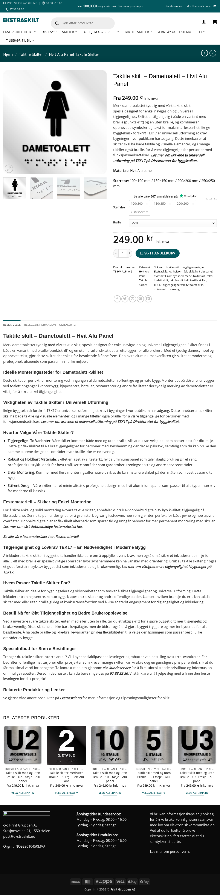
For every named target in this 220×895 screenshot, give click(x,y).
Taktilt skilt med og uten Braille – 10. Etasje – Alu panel (110, 777)
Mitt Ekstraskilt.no (197, 6)
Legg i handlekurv (158, 253)
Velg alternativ (22, 792)
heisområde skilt (183, 271)
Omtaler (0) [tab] (67, 325)
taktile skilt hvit (179, 280)
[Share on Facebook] (117, 298)
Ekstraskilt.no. (163, 271)
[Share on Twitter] (124, 298)
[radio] (139, 203)
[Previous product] (212, 53)
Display (48, 32)
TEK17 (158, 285)
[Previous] (11, 122)
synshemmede (182, 276)
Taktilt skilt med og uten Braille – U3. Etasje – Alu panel (197, 777)
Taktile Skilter (136, 32)
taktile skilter (198, 280)
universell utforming (167, 289)
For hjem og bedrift (99, 32)
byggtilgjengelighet (193, 267)
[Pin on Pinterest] (140, 298)
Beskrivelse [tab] (12, 325)
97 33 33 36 (119, 673)
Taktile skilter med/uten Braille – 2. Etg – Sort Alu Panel (66, 777)
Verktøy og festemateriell (179, 32)
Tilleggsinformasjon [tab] (40, 325)
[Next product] (204, 53)
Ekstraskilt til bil (18, 32)
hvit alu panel (203, 271)
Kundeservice (174, 6)
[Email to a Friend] (132, 298)
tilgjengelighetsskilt (175, 285)
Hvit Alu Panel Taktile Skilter (74, 54)
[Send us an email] (215, 6)
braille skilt (172, 267)
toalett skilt (195, 285)
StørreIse (119, 207)
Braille (117, 222)
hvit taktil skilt (163, 276)
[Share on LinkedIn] (148, 298)
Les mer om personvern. (170, 851)
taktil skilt (199, 276)
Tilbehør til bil (18, 40)
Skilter (68, 32)
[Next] (99, 122)
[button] (204, 21)
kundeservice (120, 667)
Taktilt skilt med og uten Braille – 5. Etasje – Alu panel (153, 777)
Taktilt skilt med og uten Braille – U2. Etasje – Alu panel (23, 777)
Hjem (8, 54)
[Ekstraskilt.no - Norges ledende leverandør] (21, 20)
